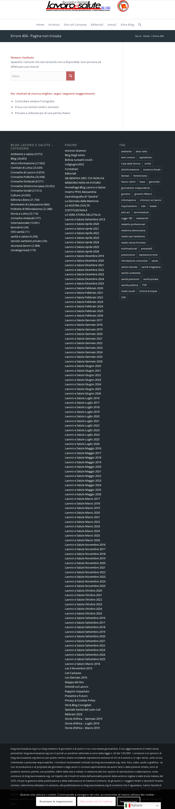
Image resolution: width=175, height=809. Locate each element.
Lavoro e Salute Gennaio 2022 (83, 343)
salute (155, 260)
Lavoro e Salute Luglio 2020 (82, 416)
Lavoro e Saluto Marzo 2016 (82, 664)
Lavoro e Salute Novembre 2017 (85, 549)
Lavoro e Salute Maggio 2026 (83, 494)
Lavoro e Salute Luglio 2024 (82, 435)
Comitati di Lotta (21, 168)
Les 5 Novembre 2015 (78, 668)
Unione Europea (148, 291)
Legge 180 (126, 218)
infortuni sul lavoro (150, 200)
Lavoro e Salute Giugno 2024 (83, 384)
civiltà (147, 163)
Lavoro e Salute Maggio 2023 (83, 480)
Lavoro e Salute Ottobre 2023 (83, 604)
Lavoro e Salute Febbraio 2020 (84, 288)
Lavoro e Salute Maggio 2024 (83, 485)
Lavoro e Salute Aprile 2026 (82, 251)
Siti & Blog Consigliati (78, 705)
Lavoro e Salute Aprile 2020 (82, 224)
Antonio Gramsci (75, 150)
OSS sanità (17, 232)
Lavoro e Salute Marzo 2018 (82, 503)
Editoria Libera (20, 200)
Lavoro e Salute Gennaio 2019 (83, 329)
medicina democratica (133, 230)
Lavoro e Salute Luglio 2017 (82, 402)
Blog (13, 158)
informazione (128, 200)
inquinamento (129, 206)
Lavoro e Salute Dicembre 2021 (84, 265)
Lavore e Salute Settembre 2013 (85, 219)
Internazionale (20, 223)
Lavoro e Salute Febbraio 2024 (84, 306)
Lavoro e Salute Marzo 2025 (82, 535)
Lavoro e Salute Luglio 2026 (82, 444)
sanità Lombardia (130, 272)
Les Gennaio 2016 (76, 677)
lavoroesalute (141, 212)
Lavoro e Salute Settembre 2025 (85, 659)
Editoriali (70, 173)
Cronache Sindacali (23, 181)
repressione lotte (148, 254)
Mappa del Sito (74, 682)
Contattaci (71, 169)
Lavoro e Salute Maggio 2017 (83, 453)
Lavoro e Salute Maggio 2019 (83, 462)
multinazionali (129, 248)
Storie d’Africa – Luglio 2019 (82, 723)
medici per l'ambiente (133, 236)
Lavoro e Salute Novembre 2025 (85, 586)
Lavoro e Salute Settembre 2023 (85, 650)
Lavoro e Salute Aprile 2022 (82, 233)
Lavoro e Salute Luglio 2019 (82, 412)
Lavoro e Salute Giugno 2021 (83, 370)
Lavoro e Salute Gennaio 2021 (83, 338)
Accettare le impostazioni (56, 801)
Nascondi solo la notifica (96, 801)
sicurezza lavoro (21, 246)
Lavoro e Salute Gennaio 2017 (83, 320)
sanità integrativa (150, 266)
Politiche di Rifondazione (26, 209)
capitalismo (145, 157)
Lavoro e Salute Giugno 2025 (83, 389)
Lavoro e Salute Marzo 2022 (82, 522)
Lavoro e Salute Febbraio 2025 (84, 311)
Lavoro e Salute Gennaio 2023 (83, 348)
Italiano (136, 805)
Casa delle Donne (130, 163)
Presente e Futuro (76, 696)
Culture (15, 195)
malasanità (142, 218)
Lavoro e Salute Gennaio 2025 (83, 357)
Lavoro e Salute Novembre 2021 (85, 567)
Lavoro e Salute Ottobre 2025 (83, 613)
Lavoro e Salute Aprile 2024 (82, 242)
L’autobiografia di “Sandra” (81, 196)
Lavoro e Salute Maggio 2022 (83, 476)
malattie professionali (133, 224)
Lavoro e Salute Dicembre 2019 (84, 256)
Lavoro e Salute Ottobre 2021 (83, 595)
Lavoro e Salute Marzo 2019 (82, 508)
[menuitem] (40, 24)
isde (143, 206)
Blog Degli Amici (75, 155)
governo (125, 193)
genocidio (154, 181)
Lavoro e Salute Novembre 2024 (85, 581)
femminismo (140, 175)
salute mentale (129, 266)
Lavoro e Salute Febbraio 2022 (84, 297)
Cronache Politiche (22, 177)
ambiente (126, 151)
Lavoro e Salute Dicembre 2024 (84, 279)
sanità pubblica (129, 285)
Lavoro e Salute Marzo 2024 (82, 531)
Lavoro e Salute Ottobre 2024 (83, 609)
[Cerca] (138, 24)
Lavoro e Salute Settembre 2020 (85, 636)
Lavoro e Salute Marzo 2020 (82, 512)
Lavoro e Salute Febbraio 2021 (84, 293)
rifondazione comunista (134, 260)
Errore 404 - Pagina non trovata (36, 36)
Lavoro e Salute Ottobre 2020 (83, 590)
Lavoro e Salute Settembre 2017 (85, 622)
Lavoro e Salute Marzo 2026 (82, 540)
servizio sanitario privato (26, 241)
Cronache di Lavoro (23, 172)
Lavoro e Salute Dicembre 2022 (84, 270)
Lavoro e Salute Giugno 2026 (83, 393)
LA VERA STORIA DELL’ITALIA (83, 215)
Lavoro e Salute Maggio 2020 (83, 467)
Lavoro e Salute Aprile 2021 (82, 228)
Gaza (142, 181)
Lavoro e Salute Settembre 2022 (85, 645)
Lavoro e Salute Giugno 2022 (83, 375)
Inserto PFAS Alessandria (80, 192)
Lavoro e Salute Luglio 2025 (82, 439)
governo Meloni (143, 193)
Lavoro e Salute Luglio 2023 (82, 430)
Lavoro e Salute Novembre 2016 (85, 545)
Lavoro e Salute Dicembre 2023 (84, 274)
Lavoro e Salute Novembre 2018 (85, 554)
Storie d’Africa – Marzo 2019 (82, 728)
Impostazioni (128, 801)
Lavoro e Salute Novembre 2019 (85, 558)
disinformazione (130, 169)
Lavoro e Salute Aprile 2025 (82, 247)
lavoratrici (17, 227)
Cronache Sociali (21, 190)
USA (123, 297)
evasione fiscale (151, 169)
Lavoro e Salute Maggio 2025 (83, 490)
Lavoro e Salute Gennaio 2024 (83, 352)
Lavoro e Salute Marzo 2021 (82, 517)
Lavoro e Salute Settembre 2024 (85, 655)
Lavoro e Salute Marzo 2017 (82, 499)
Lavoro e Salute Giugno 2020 (83, 366)
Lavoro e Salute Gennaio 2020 (83, 334)
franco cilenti (128, 181)
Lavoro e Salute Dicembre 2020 (84, 260)
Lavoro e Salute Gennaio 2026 (83, 361)
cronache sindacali (22, 218)
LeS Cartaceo (73, 673)
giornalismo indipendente (135, 187)
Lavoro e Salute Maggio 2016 (83, 448)
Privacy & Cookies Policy (80, 700)
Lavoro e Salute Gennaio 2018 (83, 325)
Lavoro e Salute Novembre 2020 (85, 563)
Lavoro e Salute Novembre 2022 (85, 572)
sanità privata (150, 279)
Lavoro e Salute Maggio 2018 (83, 457)
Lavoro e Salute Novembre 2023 (85, 577)
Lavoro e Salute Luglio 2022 (82, 425)
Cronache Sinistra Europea (27, 186)
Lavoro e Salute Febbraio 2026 (84, 315)
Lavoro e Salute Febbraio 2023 (84, 302)
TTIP (144, 285)
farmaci (125, 175)
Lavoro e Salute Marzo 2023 (82, 526)
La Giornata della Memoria (81, 201)
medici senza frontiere (133, 242)
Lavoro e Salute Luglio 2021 (82, 421)
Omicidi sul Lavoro (76, 687)
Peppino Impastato (77, 691)
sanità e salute (20, 236)
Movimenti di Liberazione (27, 204)
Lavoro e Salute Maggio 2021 (83, 471)
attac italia (141, 151)
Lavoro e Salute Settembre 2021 (85, 641)
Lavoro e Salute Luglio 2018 (82, 407)
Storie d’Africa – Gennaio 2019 (83, 719)
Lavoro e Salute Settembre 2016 (85, 618)
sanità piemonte (130, 279)
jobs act (125, 212)
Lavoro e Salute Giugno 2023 (83, 380)
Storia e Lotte (19, 213)
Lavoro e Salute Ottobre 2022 (83, 599)
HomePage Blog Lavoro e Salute (85, 187)
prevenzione (128, 254)
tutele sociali (128, 291)
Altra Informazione (22, 163)
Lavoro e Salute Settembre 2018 (85, 627)
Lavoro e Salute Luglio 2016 (82, 398)
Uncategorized (20, 250)
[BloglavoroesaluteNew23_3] (87, 9)
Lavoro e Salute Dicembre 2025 (84, 283)
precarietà (146, 248)
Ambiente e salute (22, 154)
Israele (153, 206)
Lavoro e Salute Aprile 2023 (82, 238)
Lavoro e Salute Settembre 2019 (85, 632)
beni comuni (128, 157)
